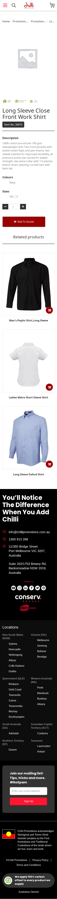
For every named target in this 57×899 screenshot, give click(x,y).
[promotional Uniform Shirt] (28, 467)
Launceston (43, 746)
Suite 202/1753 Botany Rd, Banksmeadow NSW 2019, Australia (28, 568)
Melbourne (43, 640)
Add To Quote (25, 221)
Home (6, 21)
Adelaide (14, 733)
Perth (40, 687)
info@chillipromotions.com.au (29, 532)
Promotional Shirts (38, 21)
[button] (49, 310)
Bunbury (42, 698)
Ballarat (41, 651)
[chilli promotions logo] (29, 5)
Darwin (13, 749)
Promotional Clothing (20, 21)
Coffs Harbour (16, 665)
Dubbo (12, 671)
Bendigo (42, 656)
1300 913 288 (18, 539)
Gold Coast (15, 689)
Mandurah (43, 693)
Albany (41, 704)
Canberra (42, 733)
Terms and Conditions (28, 865)
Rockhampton (16, 717)
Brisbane (14, 684)
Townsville (15, 695)
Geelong (42, 645)
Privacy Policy (40, 860)
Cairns (12, 700)
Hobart (41, 751)
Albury (12, 660)
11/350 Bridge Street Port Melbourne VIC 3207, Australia (27, 551)
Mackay (13, 711)
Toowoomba (15, 706)
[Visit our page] (13, 588)
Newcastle (15, 649)
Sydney (13, 643)
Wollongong (15, 654)
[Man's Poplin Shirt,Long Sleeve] (28, 313)
